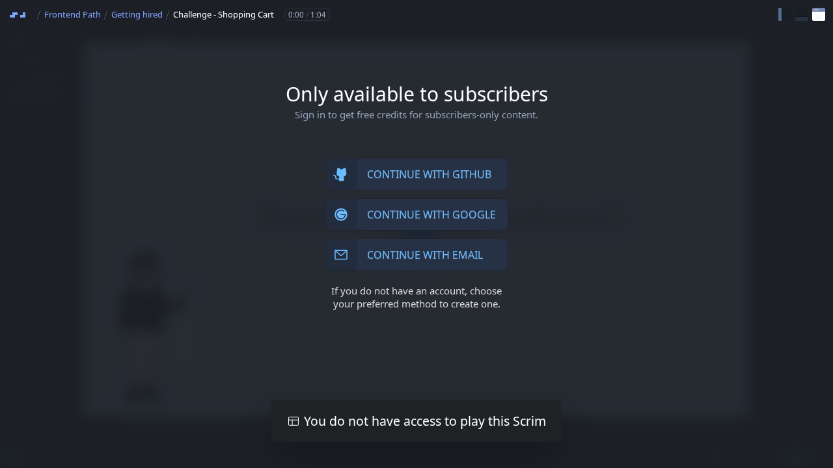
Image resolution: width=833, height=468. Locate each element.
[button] (785, 14)
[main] (416, 234)
